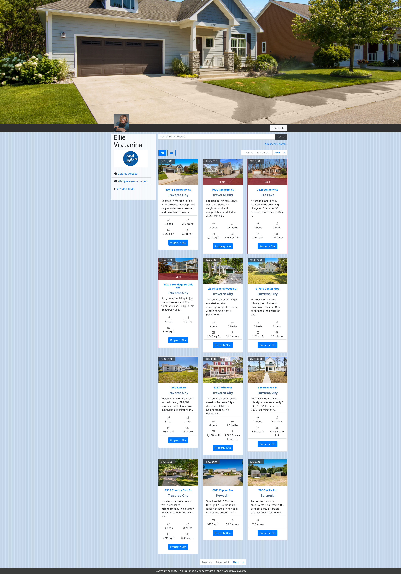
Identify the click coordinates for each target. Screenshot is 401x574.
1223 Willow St (223, 387)
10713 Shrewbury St (178, 189)
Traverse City (178, 195)
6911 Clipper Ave (222, 490)
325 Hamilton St (267, 387)
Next (277, 152)
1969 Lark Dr (178, 387)
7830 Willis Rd (267, 490)
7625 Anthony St (267, 189)
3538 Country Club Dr (178, 490)
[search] (216, 137)
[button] (7, 61)
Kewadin (222, 495)
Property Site (178, 242)
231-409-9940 (125, 189)
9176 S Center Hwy (267, 288)
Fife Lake (267, 195)
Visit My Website (127, 173)
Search (281, 136)
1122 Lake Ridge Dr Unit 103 (178, 286)
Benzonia (267, 495)
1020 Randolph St (223, 189)
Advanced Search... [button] (276, 143)
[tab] (162, 153)
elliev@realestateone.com (133, 181)
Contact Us (278, 128)
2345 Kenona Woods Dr (222, 288)
